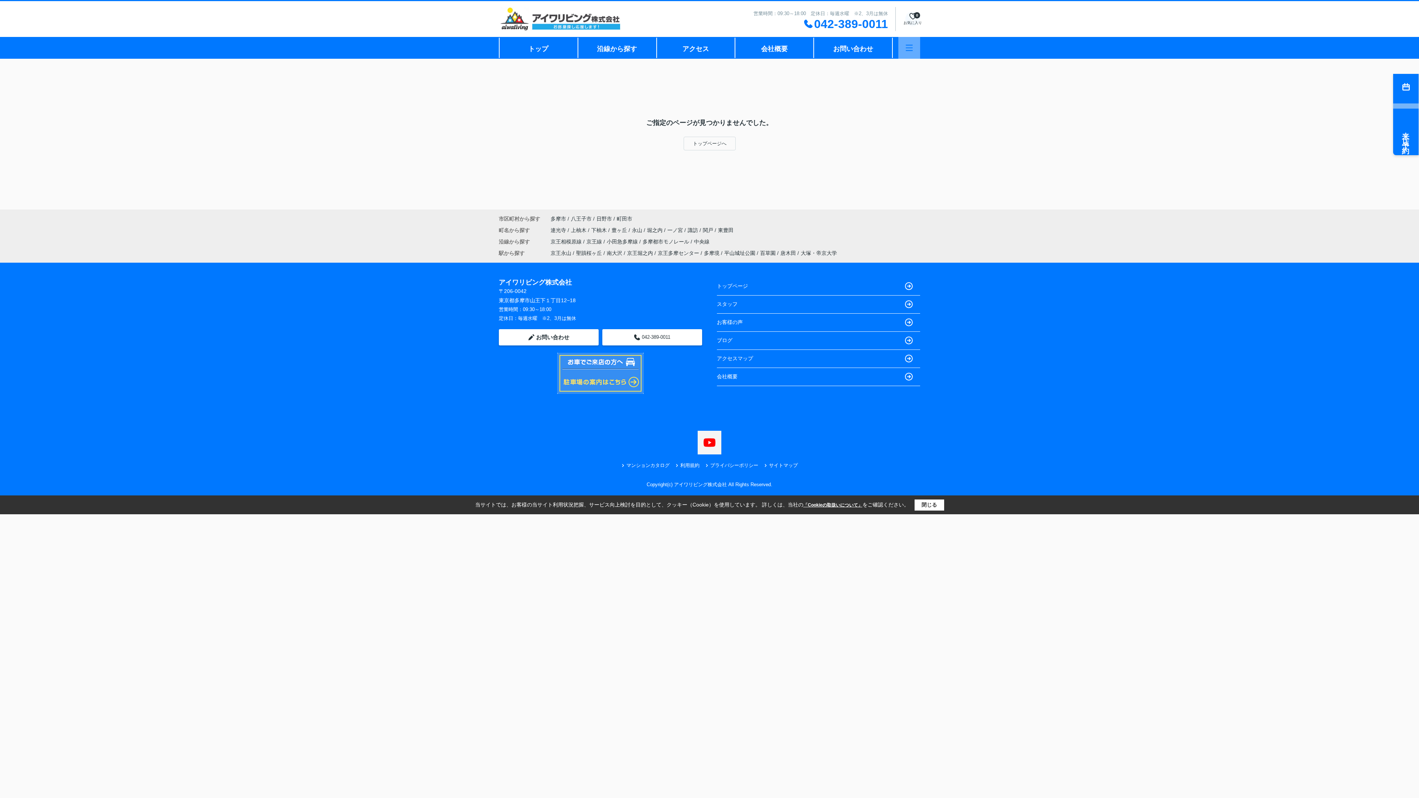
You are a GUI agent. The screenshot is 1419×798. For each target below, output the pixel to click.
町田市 (624, 219)
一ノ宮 (675, 230)
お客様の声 (730, 322)
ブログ (724, 340)
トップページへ (709, 143)
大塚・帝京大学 (819, 253)
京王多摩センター (678, 253)
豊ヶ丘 (620, 230)
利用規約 (690, 465)
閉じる (929, 505)
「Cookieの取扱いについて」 (832, 505)
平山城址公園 (739, 253)
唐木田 (788, 253)
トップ (538, 48)
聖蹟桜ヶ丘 (589, 253)
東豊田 (726, 230)
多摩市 (558, 219)
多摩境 (711, 253)
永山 (638, 230)
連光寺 (559, 230)
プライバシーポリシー (734, 465)
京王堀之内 (640, 253)
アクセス (696, 48)
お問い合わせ (853, 48)
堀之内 (655, 230)
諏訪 (694, 230)
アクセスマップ (735, 358)
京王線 (594, 242)
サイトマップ (783, 465)
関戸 (709, 230)
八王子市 (581, 219)
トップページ (732, 286)
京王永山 (561, 253)
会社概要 (774, 48)
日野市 (604, 219)
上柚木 (579, 230)
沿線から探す (617, 48)
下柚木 (599, 230)
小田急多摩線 (623, 242)
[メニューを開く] (909, 48)
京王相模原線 (567, 242)
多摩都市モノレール (667, 242)
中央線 (702, 242)
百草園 (768, 253)
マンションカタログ (648, 465)
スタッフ (727, 304)
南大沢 (614, 253)
